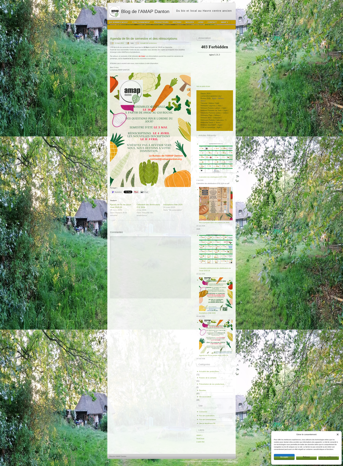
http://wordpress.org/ (194, 461)
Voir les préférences (328, 457)
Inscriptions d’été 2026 (172, 204)
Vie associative (205, 397)
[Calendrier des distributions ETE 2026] (214, 141)
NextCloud (200, 439)
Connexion (203, 412)
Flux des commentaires (207, 420)
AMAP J (199, 435)
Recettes (202, 390)
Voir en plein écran (203, 86)
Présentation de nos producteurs (211, 384)
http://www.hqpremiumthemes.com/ (214, 461)
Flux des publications (207, 416)
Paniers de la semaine (207, 378)
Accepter (284, 457)
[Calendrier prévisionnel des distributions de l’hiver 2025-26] (214, 232)
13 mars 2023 (119, 43)
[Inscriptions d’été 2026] (214, 277)
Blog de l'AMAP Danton (144, 11)
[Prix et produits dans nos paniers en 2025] (214, 187)
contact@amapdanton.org (211, 96)
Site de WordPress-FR (207, 423)
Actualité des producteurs (148, 43)
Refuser (306, 457)
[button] (337, 434)
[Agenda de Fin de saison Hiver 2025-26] (214, 320)
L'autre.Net (200, 442)
